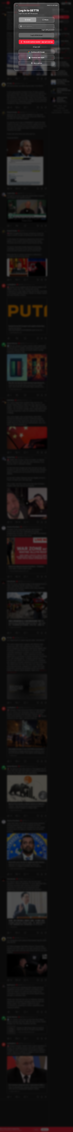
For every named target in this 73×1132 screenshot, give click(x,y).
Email (28, 20)
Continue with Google (38, 52)
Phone (46, 20)
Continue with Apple (37, 57)
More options (38, 63)
